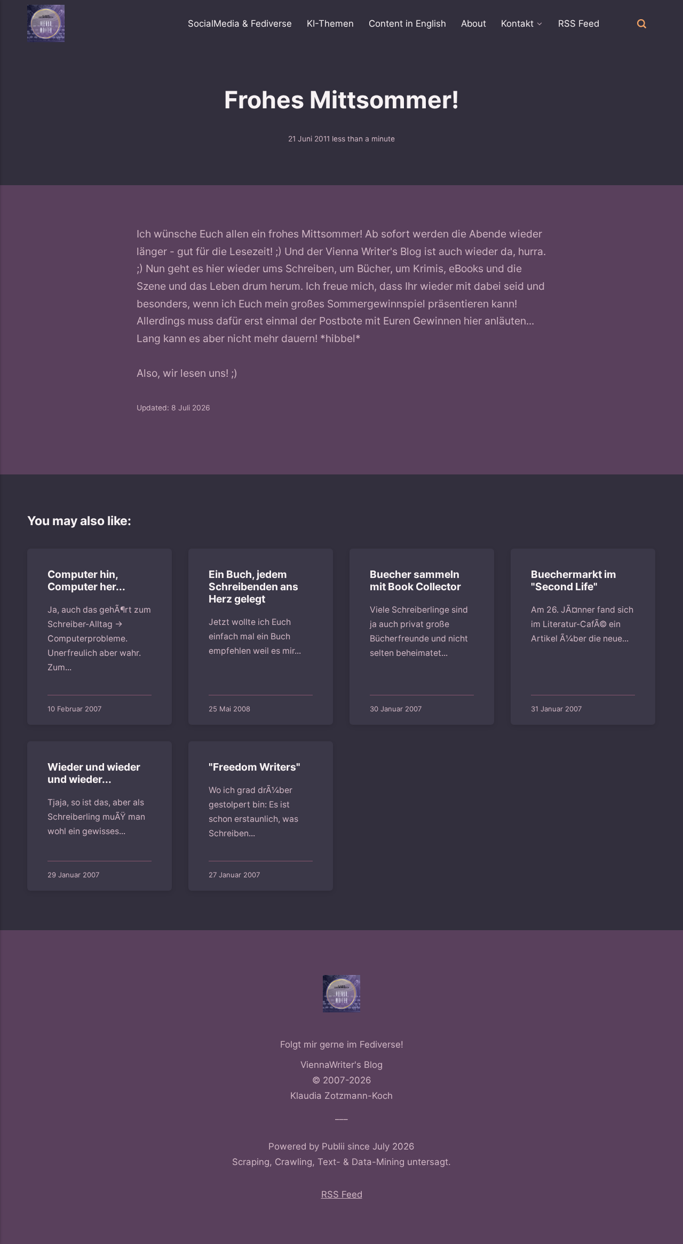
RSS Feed (578, 23)
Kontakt (517, 23)
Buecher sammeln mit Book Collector (416, 580)
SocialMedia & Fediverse (240, 23)
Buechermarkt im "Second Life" (574, 580)
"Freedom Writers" (255, 766)
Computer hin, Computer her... (87, 580)
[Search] (641, 23)
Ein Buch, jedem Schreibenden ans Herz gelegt (254, 586)
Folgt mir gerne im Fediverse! (341, 1044)
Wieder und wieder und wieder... (94, 773)
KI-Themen (330, 23)
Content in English (407, 23)
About (473, 23)
